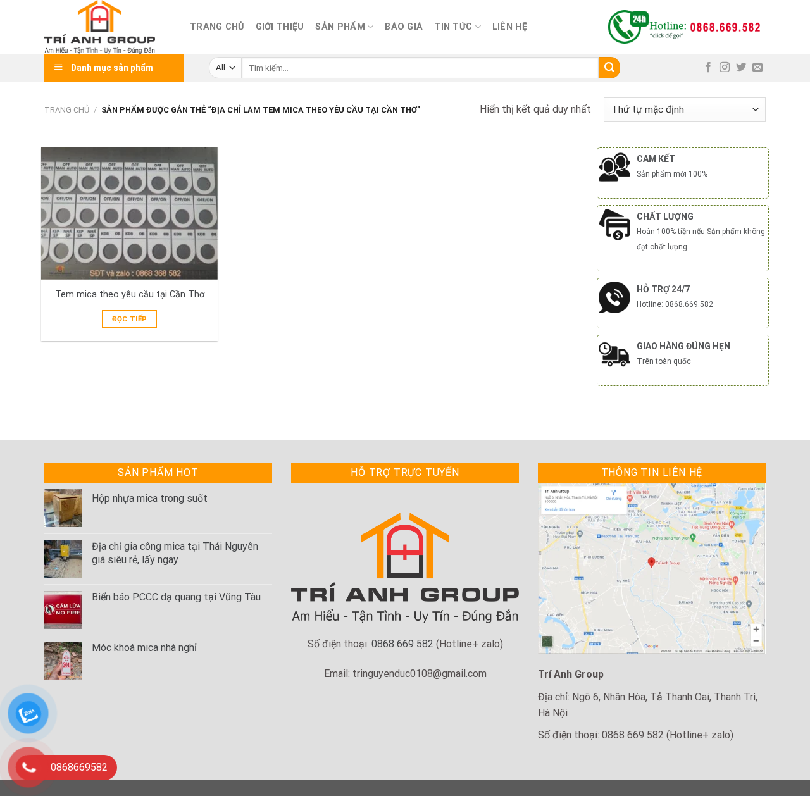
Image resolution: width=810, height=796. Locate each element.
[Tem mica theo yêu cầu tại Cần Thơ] (129, 213)
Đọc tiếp (129, 318)
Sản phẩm (339, 27)
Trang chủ (217, 27)
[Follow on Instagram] (725, 67)
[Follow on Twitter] (741, 67)
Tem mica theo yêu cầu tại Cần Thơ (129, 294)
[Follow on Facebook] (708, 67)
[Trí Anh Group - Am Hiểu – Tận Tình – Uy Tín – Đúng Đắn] (107, 27)
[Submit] (609, 67)
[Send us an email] (757, 67)
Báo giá (404, 27)
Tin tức (453, 27)
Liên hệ (509, 27)
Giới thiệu (280, 27)
